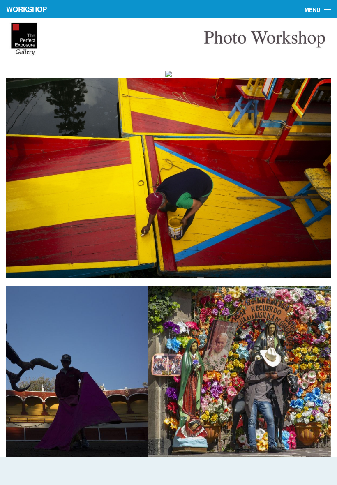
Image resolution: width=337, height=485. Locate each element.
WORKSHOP (26, 9)
